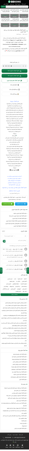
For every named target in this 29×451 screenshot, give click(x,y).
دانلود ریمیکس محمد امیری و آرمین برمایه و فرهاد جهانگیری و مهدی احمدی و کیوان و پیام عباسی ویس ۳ (14, 334)
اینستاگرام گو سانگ (13, 89)
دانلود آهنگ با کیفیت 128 (13, 76)
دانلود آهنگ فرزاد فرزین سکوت (20, 213)
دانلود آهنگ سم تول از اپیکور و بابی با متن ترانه (16, 395)
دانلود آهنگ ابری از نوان (21, 400)
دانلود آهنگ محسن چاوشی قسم (20, 364)
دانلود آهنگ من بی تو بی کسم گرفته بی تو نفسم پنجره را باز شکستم (14, 404)
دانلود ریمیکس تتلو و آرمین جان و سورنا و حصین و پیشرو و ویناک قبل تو (14, 312)
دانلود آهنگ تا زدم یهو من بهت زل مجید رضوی (17, 408)
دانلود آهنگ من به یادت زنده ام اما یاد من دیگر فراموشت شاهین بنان (15, 412)
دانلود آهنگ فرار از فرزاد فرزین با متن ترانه (18, 216)
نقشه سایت (15, 435)
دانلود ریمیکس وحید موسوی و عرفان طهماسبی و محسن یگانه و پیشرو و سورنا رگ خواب (15, 329)
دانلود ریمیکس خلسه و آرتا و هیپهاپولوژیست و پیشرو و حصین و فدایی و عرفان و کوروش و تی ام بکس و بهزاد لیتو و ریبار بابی (14, 318)
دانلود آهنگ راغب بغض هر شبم (20, 354)
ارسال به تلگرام (20, 204)
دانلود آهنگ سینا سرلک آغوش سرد (19, 372)
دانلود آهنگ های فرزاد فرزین (13, 80)
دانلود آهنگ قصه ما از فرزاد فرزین (19, 218)
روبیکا (7, 447)
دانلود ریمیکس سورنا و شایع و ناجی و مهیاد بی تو (16, 305)
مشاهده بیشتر (14, 294)
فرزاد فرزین (18, 197)
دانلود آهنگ (17, 4)
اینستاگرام (17, 447)
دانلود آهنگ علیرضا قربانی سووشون (19, 369)
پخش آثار (9, 435)
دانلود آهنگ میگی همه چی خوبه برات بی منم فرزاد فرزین (15, 31)
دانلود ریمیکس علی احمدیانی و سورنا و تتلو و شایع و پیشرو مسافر (14, 345)
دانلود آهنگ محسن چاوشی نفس (20, 362)
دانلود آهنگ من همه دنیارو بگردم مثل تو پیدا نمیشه (15, 388)
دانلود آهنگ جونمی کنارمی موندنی (19, 393)
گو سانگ (14, 1)
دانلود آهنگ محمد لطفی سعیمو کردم (19, 377)
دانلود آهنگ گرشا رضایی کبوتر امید (19, 357)
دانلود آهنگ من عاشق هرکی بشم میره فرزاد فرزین (16, 223)
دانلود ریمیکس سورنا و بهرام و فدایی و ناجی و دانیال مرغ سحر (15, 339)
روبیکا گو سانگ (13, 94)
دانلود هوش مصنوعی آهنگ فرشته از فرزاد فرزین (16, 221)
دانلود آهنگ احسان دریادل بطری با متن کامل (17, 398)
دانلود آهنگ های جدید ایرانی (20, 428)
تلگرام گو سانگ (13, 85)
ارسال (4, 241)
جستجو (3, 6)
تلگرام (22, 447)
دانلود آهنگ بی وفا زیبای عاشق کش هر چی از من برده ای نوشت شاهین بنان (15, 417)
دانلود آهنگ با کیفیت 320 (13, 71)
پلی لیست (12, 4)
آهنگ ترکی (5, 4)
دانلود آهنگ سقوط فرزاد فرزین (20, 226)
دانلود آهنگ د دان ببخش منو (20, 390)
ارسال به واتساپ (6, 204)
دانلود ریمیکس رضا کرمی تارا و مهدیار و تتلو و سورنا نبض (15, 308)
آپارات (10, 447)
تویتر (13, 447)
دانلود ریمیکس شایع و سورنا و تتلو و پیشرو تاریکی (16, 303)
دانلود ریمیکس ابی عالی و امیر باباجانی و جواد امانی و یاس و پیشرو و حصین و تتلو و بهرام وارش (14, 324)
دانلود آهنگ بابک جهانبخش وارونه (19, 359)
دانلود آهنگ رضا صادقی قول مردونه (19, 367)
